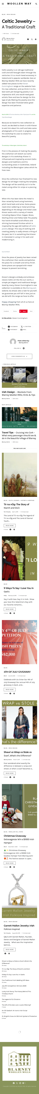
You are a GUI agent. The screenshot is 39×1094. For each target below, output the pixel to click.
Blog (3, 14)
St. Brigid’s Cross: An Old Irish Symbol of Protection (19, 1016)
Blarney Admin (10, 38)
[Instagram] (20, 1083)
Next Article (6, 404)
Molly (5, 595)
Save (24, 311)
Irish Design (11, 14)
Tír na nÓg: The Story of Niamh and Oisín (16, 969)
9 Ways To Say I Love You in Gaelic (13, 974)
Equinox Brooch (6, 251)
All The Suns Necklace (14, 114)
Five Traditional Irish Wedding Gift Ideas (15, 980)
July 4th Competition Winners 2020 (14, 986)
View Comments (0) (18, 356)
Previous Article (9, 364)
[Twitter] (17, 1083)
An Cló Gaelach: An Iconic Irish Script (14, 1010)
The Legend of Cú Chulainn (11, 999)
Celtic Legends (14, 500)
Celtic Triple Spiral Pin (25, 114)
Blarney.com (31, 288)
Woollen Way (19, 3)
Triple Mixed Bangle (7, 117)
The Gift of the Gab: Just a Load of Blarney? (16, 1005)
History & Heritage (27, 500)
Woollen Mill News (16, 831)
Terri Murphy (7, 511)
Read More (10, 525)
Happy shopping (9, 302)
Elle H (5, 676)
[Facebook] (14, 1083)
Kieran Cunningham (20, 318)
